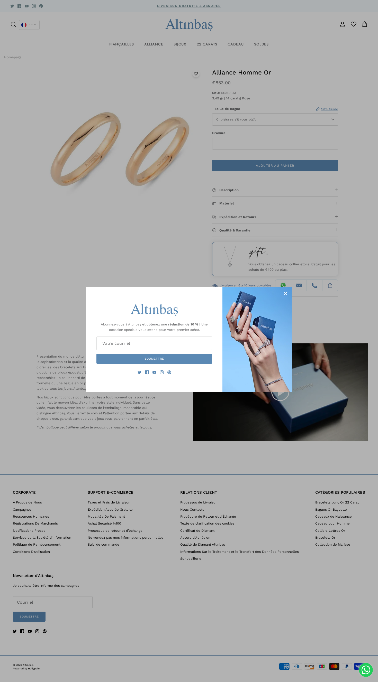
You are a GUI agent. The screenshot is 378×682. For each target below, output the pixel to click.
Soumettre (154, 358)
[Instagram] (162, 372)
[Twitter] (139, 372)
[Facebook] (147, 372)
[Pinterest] (169, 372)
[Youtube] (154, 372)
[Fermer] (285, 293)
